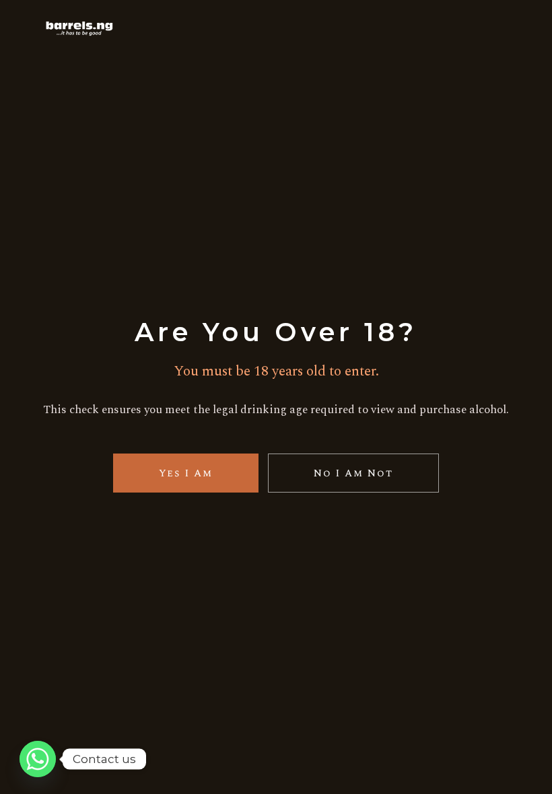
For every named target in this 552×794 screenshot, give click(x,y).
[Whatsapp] (38, 759)
